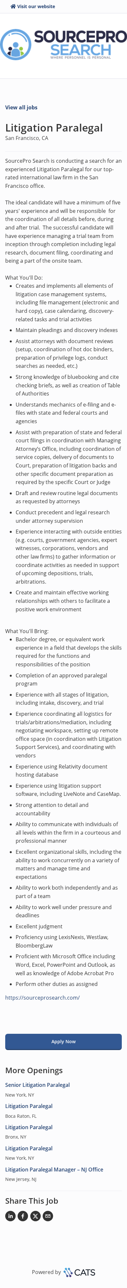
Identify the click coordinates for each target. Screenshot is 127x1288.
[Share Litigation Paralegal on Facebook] (23, 1217)
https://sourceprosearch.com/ (42, 997)
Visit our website (36, 6)
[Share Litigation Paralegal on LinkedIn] (10, 1217)
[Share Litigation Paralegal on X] (35, 1217)
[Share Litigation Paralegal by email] (48, 1217)
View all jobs (21, 107)
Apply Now (63, 1041)
